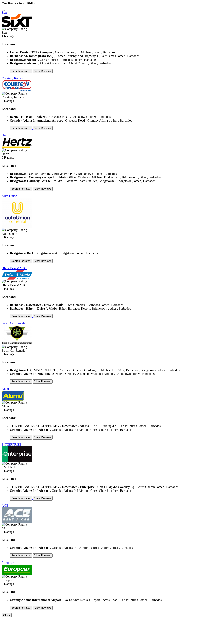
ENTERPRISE (11, 444)
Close (6, 615)
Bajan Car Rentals (13, 323)
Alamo (6, 388)
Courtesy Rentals (13, 78)
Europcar (7, 562)
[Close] (3, 10)
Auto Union (9, 196)
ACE (5, 505)
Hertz (5, 135)
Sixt (4, 12)
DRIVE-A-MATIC (14, 268)
